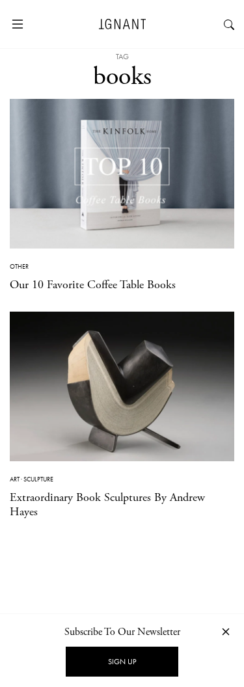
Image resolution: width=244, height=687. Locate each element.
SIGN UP (122, 661)
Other (19, 266)
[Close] (226, 631)
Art (15, 479)
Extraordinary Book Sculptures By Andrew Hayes (107, 504)
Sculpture (38, 479)
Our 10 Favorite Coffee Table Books (93, 284)
